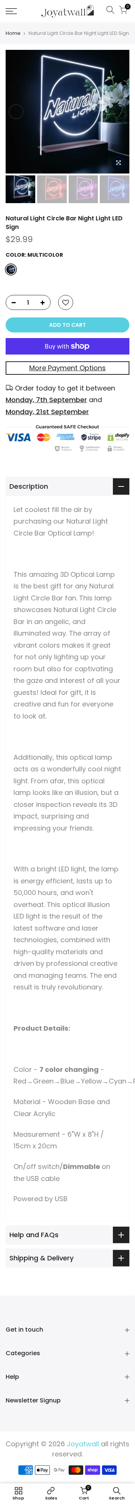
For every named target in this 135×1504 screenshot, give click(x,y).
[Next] (118, 111)
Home (13, 33)
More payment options (67, 368)
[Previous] (16, 111)
